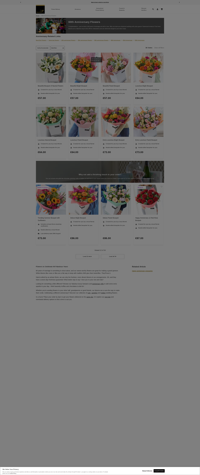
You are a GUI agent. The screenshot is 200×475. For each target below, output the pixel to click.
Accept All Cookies (159, 470)
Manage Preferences (147, 470)
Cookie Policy (13, 473)
